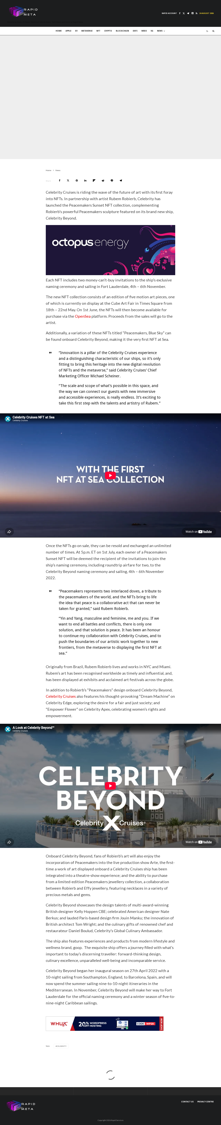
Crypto (108, 31)
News (160, 31)
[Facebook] (180, 13)
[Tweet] (68, 180)
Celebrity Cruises (61, 696)
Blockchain (122, 31)
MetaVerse (87, 31)
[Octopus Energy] (110, 273)
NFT (98, 31)
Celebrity (62, 1046)
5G (152, 31)
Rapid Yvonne (16, 152)
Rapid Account (169, 13)
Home (59, 31)
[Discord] (192, 13)
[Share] (59, 180)
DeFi (135, 31)
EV (76, 31)
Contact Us (187, 1102)
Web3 (144, 31)
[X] (184, 13)
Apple (68, 31)
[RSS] (197, 13)
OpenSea (83, 316)
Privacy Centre (205, 1102)
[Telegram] (188, 13)
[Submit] (103, 180)
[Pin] (77, 180)
